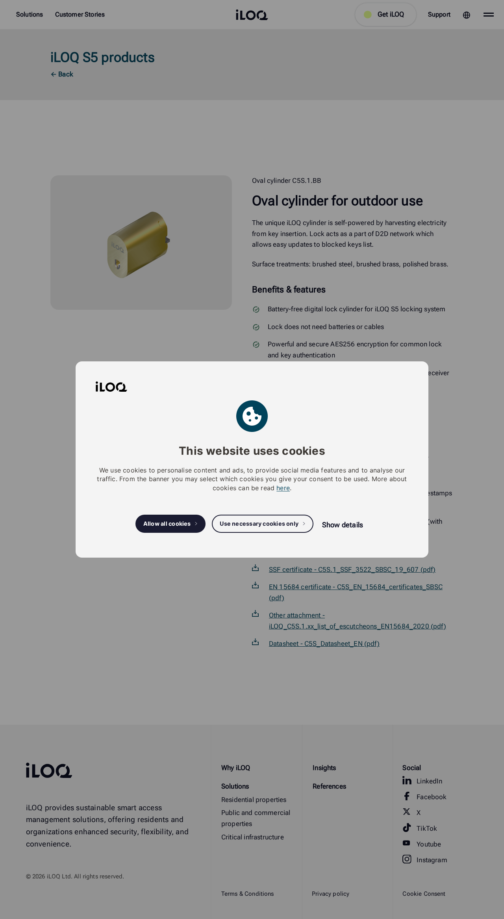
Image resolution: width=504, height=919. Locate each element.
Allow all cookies (167, 523)
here (283, 488)
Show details (342, 525)
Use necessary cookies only (259, 523)
